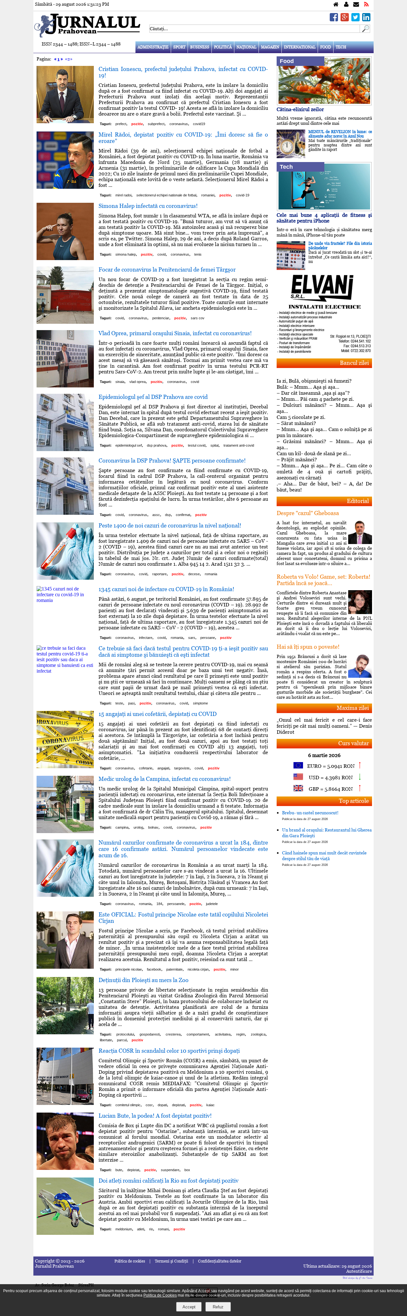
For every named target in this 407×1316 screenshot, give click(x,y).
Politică (223, 47)
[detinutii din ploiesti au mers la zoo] (65, 1032)
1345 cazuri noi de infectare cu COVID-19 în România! (166, 589)
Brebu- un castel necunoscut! (310, 815)
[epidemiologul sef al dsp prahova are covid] (65, 449)
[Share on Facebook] (334, 19)
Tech (341, 47)
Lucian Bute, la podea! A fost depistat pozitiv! (155, 1115)
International (299, 47)
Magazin (270, 47)
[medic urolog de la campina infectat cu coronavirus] (65, 831)
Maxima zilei (353, 707)
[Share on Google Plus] (345, 19)
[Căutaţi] (365, 31)
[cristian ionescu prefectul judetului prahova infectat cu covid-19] (65, 121)
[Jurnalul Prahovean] (336, 4)
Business (199, 47)
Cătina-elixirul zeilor (300, 109)
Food (325, 47)
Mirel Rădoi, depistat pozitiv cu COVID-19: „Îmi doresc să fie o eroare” (183, 137)
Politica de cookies (129, 1261)
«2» (68, 58)
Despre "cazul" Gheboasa (308, 513)
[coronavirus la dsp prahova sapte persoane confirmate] (65, 513)
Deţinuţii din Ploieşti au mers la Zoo (144, 980)
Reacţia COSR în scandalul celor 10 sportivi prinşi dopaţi (169, 1050)
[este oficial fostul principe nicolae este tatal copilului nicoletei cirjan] (65, 967)
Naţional (246, 47)
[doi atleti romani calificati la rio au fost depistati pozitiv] (65, 1233)
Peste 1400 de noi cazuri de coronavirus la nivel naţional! (170, 525)
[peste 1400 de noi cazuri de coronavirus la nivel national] (65, 578)
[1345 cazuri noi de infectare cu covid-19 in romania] (65, 600)
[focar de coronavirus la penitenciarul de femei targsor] (65, 322)
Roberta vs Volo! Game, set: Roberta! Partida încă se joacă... (323, 579)
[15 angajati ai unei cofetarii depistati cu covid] (65, 766)
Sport (179, 47)
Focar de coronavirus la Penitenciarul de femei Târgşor (167, 269)
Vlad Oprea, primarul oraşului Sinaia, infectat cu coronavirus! (175, 333)
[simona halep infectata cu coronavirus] (65, 258)
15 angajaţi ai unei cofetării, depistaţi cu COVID (158, 714)
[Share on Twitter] (355, 19)
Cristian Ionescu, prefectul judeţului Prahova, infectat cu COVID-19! (183, 72)
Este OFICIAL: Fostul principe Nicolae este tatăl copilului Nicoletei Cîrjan (183, 917)
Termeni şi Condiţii (171, 1261)
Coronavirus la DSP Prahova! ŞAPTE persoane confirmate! (172, 460)
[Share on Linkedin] (366, 19)
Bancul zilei (354, 362)
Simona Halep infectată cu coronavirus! (148, 205)
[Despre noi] (346, 4)
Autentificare (359, 1271)
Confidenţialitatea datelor (219, 1261)
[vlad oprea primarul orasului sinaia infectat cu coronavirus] (65, 385)
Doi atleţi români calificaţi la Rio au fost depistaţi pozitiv (168, 1180)
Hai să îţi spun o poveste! (308, 646)
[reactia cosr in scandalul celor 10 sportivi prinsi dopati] (65, 1103)
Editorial (358, 501)
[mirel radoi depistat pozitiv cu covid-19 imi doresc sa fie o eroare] (65, 187)
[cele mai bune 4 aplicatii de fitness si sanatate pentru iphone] (324, 209)
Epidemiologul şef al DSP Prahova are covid (153, 396)
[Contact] (356, 4)
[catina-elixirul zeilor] (324, 103)
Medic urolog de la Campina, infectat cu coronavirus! (165, 778)
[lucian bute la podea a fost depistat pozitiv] (65, 1168)
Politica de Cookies (160, 1295)
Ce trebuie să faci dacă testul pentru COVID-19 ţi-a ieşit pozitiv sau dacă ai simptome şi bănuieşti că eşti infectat (183, 651)
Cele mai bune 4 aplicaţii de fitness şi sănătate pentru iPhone (324, 218)
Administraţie (153, 47)
